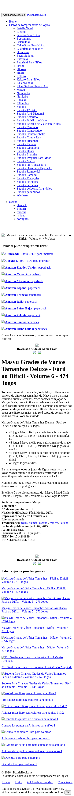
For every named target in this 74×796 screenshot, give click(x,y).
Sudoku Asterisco (27, 117)
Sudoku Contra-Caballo (31, 134)
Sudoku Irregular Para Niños (34, 157)
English (21, 208)
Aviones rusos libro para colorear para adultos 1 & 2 (33, 712)
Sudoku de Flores (27, 181)
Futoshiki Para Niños (29, 62)
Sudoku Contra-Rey (29, 137)
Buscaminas (24, 38)
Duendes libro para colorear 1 (19, 764)
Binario (21, 31)
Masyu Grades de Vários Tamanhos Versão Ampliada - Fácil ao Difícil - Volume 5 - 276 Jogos (34, 609)
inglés (24, 522)
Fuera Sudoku (25, 55)
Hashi (20, 65)
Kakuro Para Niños (28, 79)
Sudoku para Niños (28, 192)
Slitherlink (23, 103)
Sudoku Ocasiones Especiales (34, 168)
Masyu (21, 89)
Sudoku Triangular (28, 178)
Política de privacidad (40, 782)
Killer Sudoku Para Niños (32, 86)
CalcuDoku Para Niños (31, 45)
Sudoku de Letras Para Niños (34, 188)
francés (54, 522)
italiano (21, 215)
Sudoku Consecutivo (29, 130)
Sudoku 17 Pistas (27, 110)
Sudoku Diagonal (27, 140)
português (22, 218)
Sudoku (21, 106)
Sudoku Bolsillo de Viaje (32, 120)
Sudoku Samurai (27, 175)
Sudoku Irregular (27, 154)
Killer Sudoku (25, 82)
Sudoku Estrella (26, 144)
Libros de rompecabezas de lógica (29, 25)
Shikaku (22, 100)
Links (18, 782)
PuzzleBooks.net (37, 14)
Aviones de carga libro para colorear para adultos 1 (32, 751)
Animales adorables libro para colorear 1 (26, 738)
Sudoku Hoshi (25, 151)
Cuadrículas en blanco (30, 48)
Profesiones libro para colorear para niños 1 (27, 699)
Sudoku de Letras (27, 185)
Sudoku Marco (26, 161)
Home (13, 21)
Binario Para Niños (28, 35)
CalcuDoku (24, 42)
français (21, 212)
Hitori (20, 72)
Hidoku (21, 69)
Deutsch (22, 205)
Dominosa (23, 52)
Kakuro (21, 76)
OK (68, 792)
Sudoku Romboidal (28, 171)
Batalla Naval (25, 28)
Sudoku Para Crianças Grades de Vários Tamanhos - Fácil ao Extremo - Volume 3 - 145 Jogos (36, 685)
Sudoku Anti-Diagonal (30, 113)
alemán (33, 522)
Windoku (22, 195)
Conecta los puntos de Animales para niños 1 (28, 725)
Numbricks (23, 93)
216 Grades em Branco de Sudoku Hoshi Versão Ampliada (37, 667)
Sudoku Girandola (28, 147)
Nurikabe (22, 96)
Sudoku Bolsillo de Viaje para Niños (39, 123)
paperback (28, 267)
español (13, 201)
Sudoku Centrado (27, 127)
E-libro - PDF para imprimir (29, 253)
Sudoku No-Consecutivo (31, 164)
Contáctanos (65, 782)
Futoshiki (22, 59)
